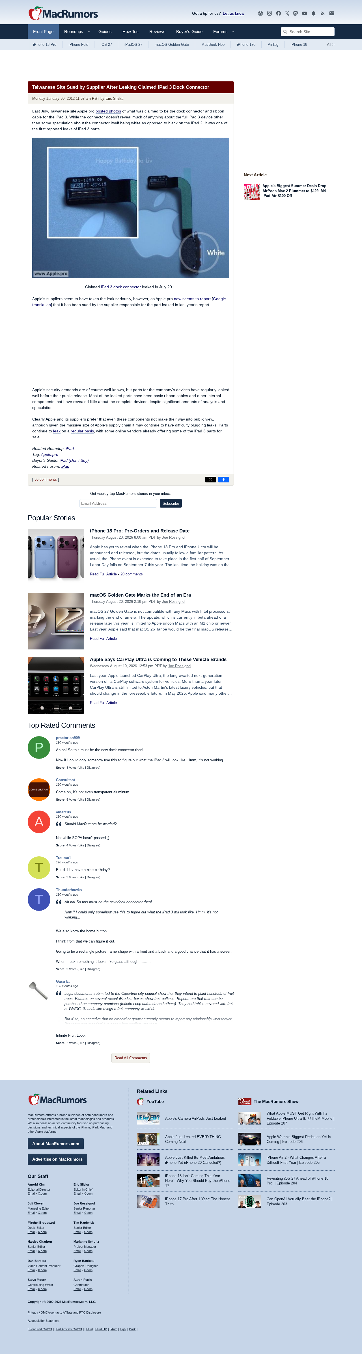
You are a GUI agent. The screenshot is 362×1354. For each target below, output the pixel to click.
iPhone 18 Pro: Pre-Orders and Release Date (139, 531)
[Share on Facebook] (223, 479)
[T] (39, 878)
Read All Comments (131, 1058)
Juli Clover (36, 1203)
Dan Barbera (37, 1260)
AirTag (273, 44)
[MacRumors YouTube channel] (304, 13)
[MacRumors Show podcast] (260, 13)
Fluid (89, 1329)
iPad (70, 448)
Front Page (43, 31)
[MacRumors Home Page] (63, 13)
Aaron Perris (83, 1279)
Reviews (157, 31)
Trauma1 (63, 858)
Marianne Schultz (86, 1241)
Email (31, 1193)
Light (123, 1329)
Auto (114, 1329)
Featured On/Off (40, 1329)
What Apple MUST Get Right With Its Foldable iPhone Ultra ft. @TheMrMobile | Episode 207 (300, 1118)
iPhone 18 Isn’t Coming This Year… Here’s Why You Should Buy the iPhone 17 (197, 1181)
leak (57, 431)
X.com (42, 1193)
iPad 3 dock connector (121, 287)
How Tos (130, 31)
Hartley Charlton (40, 1241)
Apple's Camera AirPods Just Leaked (195, 1118)
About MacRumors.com (55, 1143)
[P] (39, 757)
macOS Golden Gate (172, 44)
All (331, 44)
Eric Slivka (114, 98)
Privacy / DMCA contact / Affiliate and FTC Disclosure (64, 1312)
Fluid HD (101, 1329)
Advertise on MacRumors (57, 1159)
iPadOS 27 (133, 44)
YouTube (155, 1101)
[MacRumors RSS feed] (323, 13)
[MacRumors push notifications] (313, 13)
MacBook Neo (213, 44)
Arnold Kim (36, 1184)
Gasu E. (63, 981)
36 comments (46, 479)
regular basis (82, 431)
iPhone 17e (246, 44)
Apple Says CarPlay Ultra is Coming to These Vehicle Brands (158, 659)
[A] (39, 832)
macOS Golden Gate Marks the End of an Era (140, 595)
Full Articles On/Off (69, 1329)
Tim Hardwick (84, 1222)
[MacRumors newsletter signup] (332, 13)
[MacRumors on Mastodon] (295, 13)
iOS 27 (106, 44)
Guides (105, 31)
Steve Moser (37, 1279)
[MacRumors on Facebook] (278, 13)
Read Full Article (103, 574)
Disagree (93, 767)
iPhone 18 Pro (44, 44)
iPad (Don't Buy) (74, 460)
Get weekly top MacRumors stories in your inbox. (130, 493)
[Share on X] (210, 479)
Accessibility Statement (43, 1320)
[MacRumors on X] (287, 13)
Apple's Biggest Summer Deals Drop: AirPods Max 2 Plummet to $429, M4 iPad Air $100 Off (294, 191)
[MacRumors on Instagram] (269, 13)
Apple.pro (49, 454)
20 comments (131, 574)
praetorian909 (68, 738)
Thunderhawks (69, 890)
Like (81, 767)
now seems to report (192, 298)
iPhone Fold (78, 44)
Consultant (65, 780)
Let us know (233, 13)
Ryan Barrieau (84, 1260)
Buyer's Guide (189, 31)
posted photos (108, 111)
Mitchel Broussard (41, 1222)
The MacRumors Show (276, 1101)
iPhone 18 (299, 44)
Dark (132, 1329)
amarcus (63, 812)
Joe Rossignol (173, 537)
